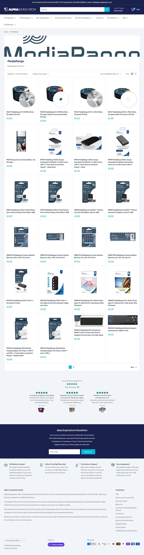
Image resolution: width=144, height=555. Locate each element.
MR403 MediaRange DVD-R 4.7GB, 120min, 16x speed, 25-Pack (88, 113)
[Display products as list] (136, 74)
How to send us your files (125, 497)
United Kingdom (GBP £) (12, 540)
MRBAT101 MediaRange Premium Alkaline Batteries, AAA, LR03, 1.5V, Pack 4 (20, 256)
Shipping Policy (121, 524)
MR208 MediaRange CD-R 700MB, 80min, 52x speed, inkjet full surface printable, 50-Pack (54, 114)
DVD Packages (25, 18)
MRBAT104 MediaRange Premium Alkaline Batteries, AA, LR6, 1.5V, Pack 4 (88, 256)
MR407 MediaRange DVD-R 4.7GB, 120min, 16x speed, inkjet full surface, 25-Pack (122, 113)
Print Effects (112, 18)
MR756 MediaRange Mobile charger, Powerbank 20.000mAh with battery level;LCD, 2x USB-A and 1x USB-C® (120, 162)
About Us (119, 504)
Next (132, 367)
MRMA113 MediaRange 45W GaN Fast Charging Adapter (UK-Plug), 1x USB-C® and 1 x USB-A (53, 350)
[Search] (107, 9)
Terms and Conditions (124, 517)
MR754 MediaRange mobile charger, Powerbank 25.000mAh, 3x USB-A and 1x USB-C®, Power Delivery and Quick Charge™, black (88, 163)
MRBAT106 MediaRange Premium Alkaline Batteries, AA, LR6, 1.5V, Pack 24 (122, 256)
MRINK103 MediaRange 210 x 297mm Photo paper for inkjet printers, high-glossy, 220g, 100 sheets (89, 302)
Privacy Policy (121, 527)
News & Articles (121, 501)
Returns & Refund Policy (125, 520)
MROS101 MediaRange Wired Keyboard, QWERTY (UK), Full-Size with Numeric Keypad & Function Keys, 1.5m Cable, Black (88, 332)
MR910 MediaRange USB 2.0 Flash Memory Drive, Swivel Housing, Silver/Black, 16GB (20, 211)
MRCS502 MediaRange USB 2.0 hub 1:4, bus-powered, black (19, 301)
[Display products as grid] (132, 74)
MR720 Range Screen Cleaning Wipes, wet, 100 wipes (21, 161)
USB (124, 18)
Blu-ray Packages (42, 18)
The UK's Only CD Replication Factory (126, 509)
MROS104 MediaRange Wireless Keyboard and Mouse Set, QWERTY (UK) (122, 329)
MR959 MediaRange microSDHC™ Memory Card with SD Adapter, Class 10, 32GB (122, 211)
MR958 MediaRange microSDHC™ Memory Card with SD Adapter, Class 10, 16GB (88, 211)
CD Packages (9, 18)
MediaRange (8, 25)
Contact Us (120, 514)
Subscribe (88, 452)
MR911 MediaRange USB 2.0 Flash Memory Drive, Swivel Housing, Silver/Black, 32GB (54, 211)
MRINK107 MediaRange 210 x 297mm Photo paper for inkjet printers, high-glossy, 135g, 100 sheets (122, 302)
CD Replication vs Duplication (126, 531)
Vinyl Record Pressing (63, 18)
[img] (72, 384)
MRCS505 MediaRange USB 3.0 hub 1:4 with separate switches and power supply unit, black (54, 302)
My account (118, 10)
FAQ (117, 494)
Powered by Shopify (10, 548)
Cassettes (100, 18)
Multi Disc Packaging (82, 18)
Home (6, 32)
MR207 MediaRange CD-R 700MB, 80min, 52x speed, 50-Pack (20, 113)
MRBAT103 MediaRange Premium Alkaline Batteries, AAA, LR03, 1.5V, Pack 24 (54, 256)
